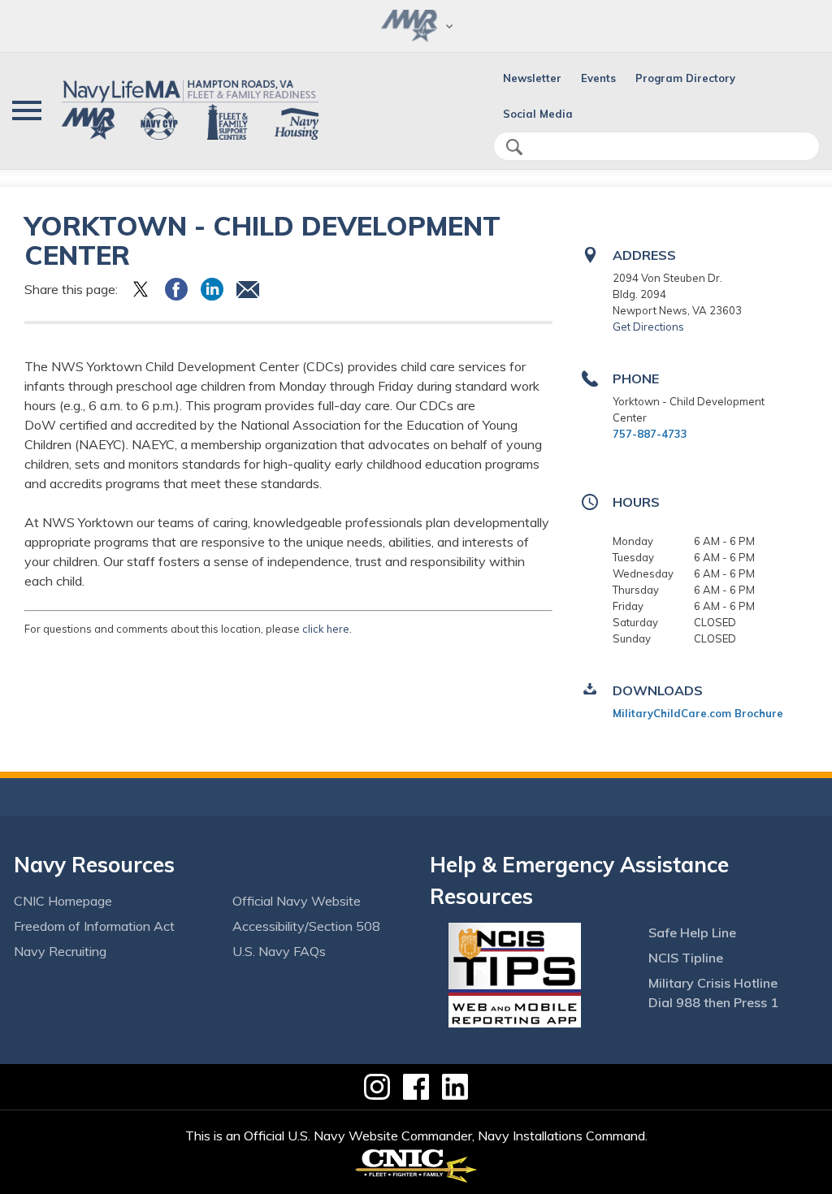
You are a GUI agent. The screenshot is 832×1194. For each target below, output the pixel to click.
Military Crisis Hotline (713, 983)
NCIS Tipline (685, 958)
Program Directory (685, 77)
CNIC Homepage (63, 901)
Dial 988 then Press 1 (713, 1002)
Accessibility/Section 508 (306, 926)
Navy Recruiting (60, 951)
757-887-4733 (650, 433)
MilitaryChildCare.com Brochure (698, 713)
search (514, 147)
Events (598, 77)
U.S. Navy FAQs (279, 951)
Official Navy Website (296, 901)
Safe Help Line (692, 932)
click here (325, 628)
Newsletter (532, 77)
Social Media (538, 113)
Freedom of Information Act (94, 926)
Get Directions (648, 326)
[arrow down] (416, 26)
